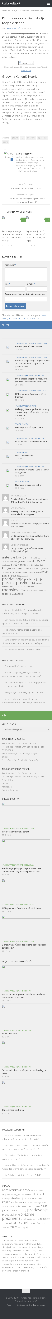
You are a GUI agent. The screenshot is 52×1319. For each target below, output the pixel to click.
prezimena (25, 582)
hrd (42, 561)
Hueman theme (38, 1305)
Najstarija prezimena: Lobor (28, 484)
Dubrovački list (26, 71)
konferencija (20, 568)
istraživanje (18, 564)
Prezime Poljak (33, 649)
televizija (42, 590)
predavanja (24, 576)
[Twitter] (43, 325)
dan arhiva (42, 558)
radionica (5, 587)
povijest (15, 575)
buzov (5, 756)
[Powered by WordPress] (15, 1305)
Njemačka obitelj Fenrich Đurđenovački (20, 760)
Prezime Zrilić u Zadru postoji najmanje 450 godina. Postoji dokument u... (29, 500)
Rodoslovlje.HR (11, 3)
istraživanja (6, 565)
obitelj (38, 572)
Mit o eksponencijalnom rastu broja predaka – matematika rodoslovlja (32, 380)
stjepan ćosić (42, 138)
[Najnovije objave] (8, 336)
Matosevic (7, 786)
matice (11, 572)
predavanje (31, 138)
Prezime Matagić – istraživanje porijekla (20, 753)
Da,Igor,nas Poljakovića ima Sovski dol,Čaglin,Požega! (27, 549)
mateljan (5, 572)
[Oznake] (44, 336)
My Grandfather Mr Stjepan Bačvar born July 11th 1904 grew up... (30, 537)
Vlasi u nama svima (24, 455)
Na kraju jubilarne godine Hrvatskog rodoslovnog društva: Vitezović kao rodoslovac (32, 412)
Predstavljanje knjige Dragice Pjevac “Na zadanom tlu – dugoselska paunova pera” (32, 363)
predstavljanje (33, 579)
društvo (5, 561)
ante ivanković (13, 557)
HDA (22, 138)
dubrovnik (13, 562)
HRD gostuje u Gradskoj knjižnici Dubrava (24, 692)
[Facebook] (39, 325)
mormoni (31, 572)
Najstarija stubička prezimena (29, 427)
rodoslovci (30, 586)
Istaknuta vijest (11, 10)
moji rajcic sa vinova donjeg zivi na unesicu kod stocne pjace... (27, 513)
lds (29, 568)
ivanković (29, 565)
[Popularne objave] (20, 336)
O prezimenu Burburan (13, 1109)
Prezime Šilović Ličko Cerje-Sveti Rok (19, 743)
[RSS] (48, 325)
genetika (21, 561)
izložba (36, 565)
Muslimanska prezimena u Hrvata (31, 441)
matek (46, 569)
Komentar (10, 265)
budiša (35, 558)
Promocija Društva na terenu (28, 346)
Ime (7, 284)
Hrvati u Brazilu (9, 1033)
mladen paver (21, 572)
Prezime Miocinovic (11, 790)
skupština (35, 591)
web (13, 594)
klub (41, 565)
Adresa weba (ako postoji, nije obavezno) (25, 294)
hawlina (29, 561)
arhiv (28, 557)
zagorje (19, 593)
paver (6, 575)
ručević (27, 590)
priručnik (39, 583)
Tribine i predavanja (32, 10)
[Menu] (48, 3)
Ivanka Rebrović (12, 28)
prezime (9, 582)
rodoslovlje (12, 589)
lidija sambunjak (38, 569)
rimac (12, 587)
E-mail (31, 284)
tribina (5, 142)
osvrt (45, 572)
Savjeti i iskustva (37, 375)
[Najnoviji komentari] (32, 336)
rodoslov (20, 586)
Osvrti (33, 406)
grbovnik (15, 138)
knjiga (6, 568)
